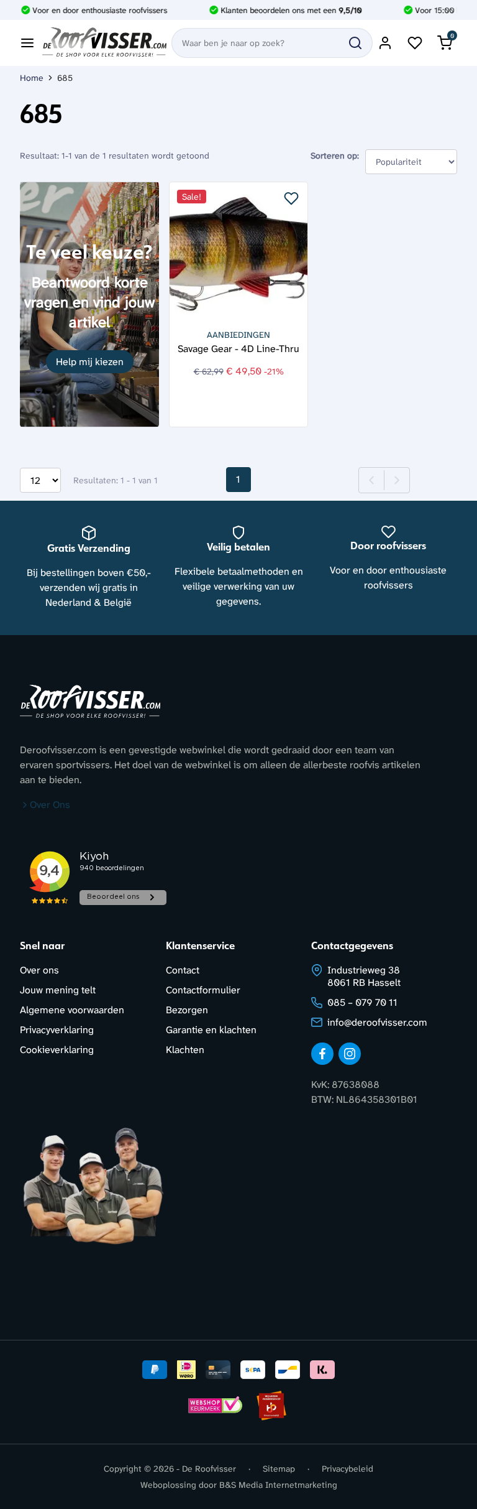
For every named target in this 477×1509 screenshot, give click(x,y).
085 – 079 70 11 (362, 1002)
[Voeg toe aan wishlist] (291, 198)
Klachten (185, 1049)
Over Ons (50, 804)
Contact (182, 970)
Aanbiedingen (238, 334)
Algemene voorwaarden (72, 1009)
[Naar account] (385, 42)
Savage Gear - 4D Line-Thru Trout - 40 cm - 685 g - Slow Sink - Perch (238, 348)
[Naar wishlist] (414, 42)
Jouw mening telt (58, 989)
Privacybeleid (347, 1468)
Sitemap (279, 1468)
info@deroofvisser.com (377, 1022)
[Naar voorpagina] (104, 42)
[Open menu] (27, 42)
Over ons (39, 970)
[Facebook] (322, 1053)
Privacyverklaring (57, 1029)
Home (31, 77)
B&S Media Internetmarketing (278, 1484)
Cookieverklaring (57, 1049)
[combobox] (272, 43)
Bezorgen (187, 1009)
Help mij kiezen (90, 361)
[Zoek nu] (355, 43)
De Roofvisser (209, 1468)
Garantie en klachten (211, 1029)
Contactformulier (203, 989)
